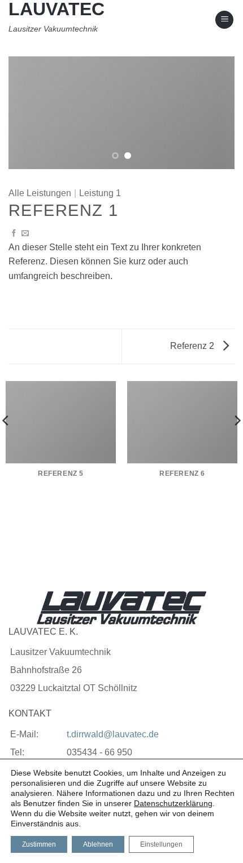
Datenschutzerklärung (173, 803)
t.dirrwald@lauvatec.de (113, 734)
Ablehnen (98, 844)
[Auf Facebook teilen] (14, 233)
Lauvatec (56, 9)
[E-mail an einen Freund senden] (25, 233)
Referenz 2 (193, 346)
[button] (224, 20)
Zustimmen (39, 844)
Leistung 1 (100, 193)
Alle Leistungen (39, 193)
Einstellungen (161, 844)
